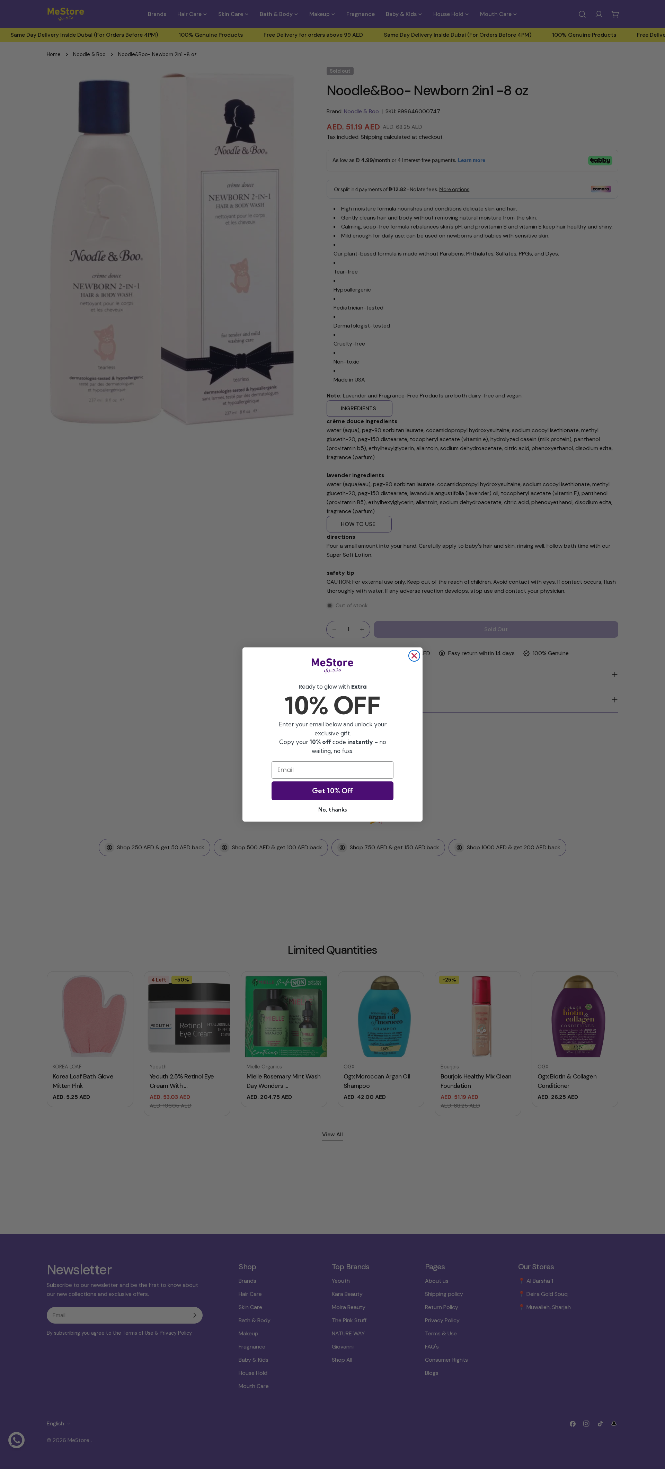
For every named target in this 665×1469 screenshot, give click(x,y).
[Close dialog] (414, 655)
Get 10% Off (332, 790)
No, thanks (332, 809)
